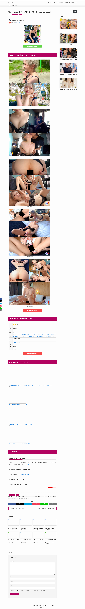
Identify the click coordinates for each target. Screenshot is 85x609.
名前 (11, 576)
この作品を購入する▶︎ (24, 474)
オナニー (39, 334)
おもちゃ (48, 334)
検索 (75, 11)
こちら (27, 464)
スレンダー (41, 336)
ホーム (32, 605)
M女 (20, 334)
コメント (12, 561)
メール (11, 581)
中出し (46, 336)
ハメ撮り (50, 336)
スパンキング (16, 336)
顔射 (34, 336)
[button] (12, 504)
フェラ (26, 336)
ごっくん (43, 334)
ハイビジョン (16, 334)
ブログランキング (51, 605)
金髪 (28, 334)
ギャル (36, 336)
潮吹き (52, 334)
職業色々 (24, 334)
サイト (11, 585)
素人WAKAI (11, 2)
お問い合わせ (45, 605)
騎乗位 (30, 336)
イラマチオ (22, 336)
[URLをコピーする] (53, 504)
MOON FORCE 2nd (15, 14)
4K (53, 336)
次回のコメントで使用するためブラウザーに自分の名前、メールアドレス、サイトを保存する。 (28, 590)
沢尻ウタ (20, 14)
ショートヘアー (33, 334)
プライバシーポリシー (38, 605)
